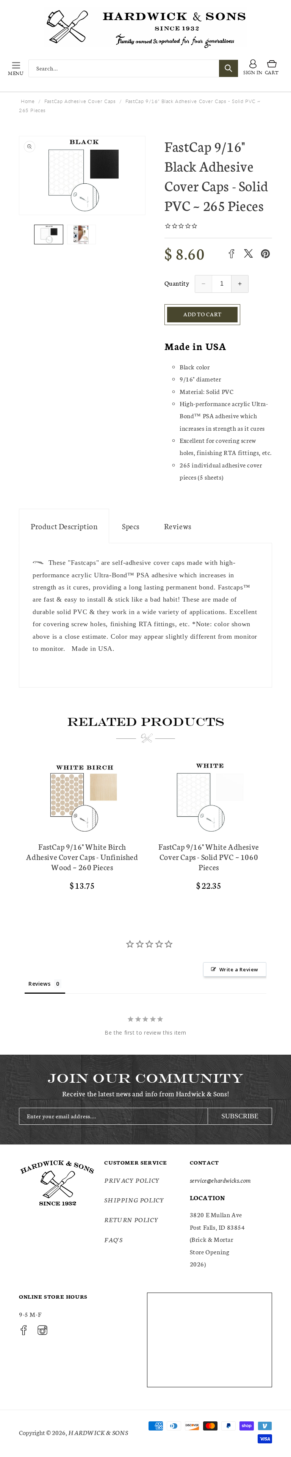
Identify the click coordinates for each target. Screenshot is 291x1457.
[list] (145, 829)
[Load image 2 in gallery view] (81, 234)
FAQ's (113, 1239)
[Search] (228, 68)
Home (27, 101)
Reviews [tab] (39, 983)
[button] (16, 68)
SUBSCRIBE (239, 1116)
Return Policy (131, 1219)
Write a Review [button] (238, 969)
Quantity (176, 282)
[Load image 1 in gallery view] (48, 234)
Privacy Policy (132, 1180)
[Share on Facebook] (231, 253)
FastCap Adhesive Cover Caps (80, 101)
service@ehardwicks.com (220, 1180)
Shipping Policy (134, 1199)
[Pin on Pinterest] (265, 253)
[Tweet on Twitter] (248, 253)
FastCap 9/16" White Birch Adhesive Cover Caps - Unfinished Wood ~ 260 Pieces (82, 856)
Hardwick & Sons (98, 1432)
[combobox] (133, 68)
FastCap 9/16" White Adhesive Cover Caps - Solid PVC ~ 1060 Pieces (208, 856)
